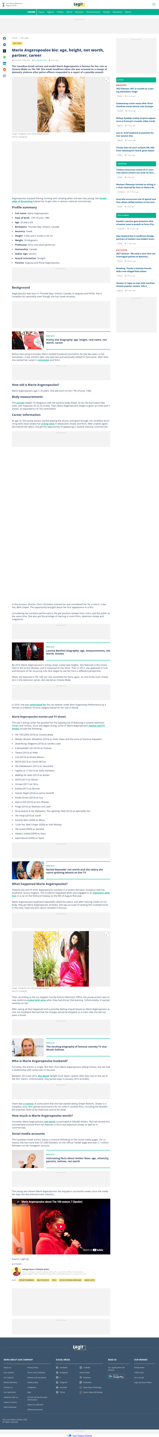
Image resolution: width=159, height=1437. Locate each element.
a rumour (28, 1103)
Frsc (54, 1280)
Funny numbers (26, 1280)
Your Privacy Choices (82, 1435)
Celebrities (121, 192)
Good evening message (70, 1280)
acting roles (47, 423)
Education (117, 12)
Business (79, 12)
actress (20, 402)
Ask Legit (24, 38)
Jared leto (90, 1280)
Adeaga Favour (41, 60)
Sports (128, 12)
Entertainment (93, 12)
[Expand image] (107, 79)
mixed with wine (36, 1000)
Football (120, 111)
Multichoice (43, 1280)
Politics (60, 12)
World (69, 12)
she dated (43, 1075)
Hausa (41, 12)
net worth (49, 1121)
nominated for (38, 704)
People (106, 12)
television (43, 360)
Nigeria (50, 12)
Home (31, 12)
